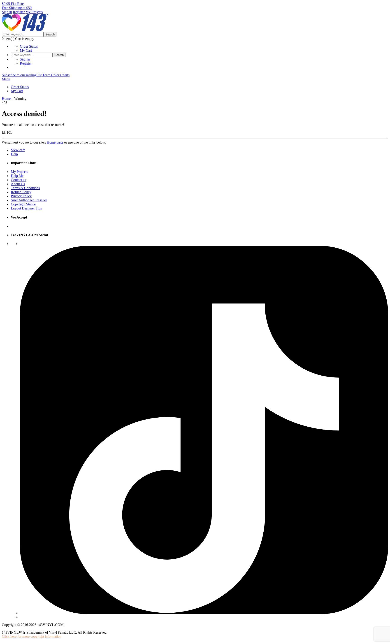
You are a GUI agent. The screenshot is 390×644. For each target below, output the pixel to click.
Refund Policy (21, 192)
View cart (18, 150)
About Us (18, 184)
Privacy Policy (21, 196)
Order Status (29, 46)
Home (6, 98)
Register (19, 12)
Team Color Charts (56, 75)
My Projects (34, 12)
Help (14, 154)
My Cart (26, 50)
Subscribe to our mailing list (22, 75)
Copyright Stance (23, 204)
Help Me (17, 176)
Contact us (18, 180)
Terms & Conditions (25, 188)
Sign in (7, 12)
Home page (55, 142)
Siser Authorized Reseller (29, 200)
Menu (6, 79)
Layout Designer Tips (26, 208)
